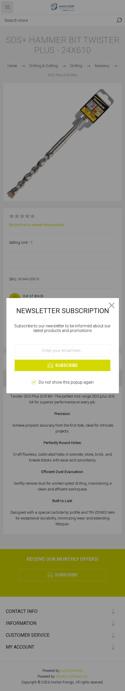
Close (111, 305)
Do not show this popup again (66, 382)
